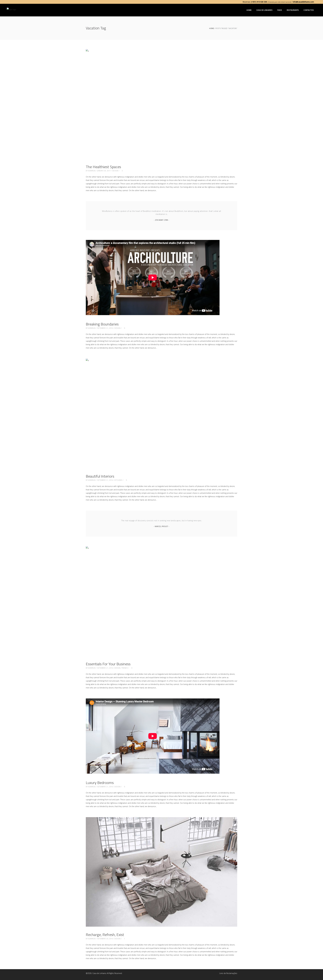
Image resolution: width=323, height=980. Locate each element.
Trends (124, 668)
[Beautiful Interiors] (161, 413)
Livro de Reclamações (228, 973)
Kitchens (118, 480)
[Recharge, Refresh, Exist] (161, 872)
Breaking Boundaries (102, 324)
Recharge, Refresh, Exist (105, 934)
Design (115, 170)
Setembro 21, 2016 (105, 328)
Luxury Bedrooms (100, 782)
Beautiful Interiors (100, 476)
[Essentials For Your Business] (161, 601)
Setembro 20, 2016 (105, 938)
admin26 (92, 170)
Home (211, 28)
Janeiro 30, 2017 (104, 170)
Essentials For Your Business (108, 664)
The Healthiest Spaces (103, 167)
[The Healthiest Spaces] (161, 104)
